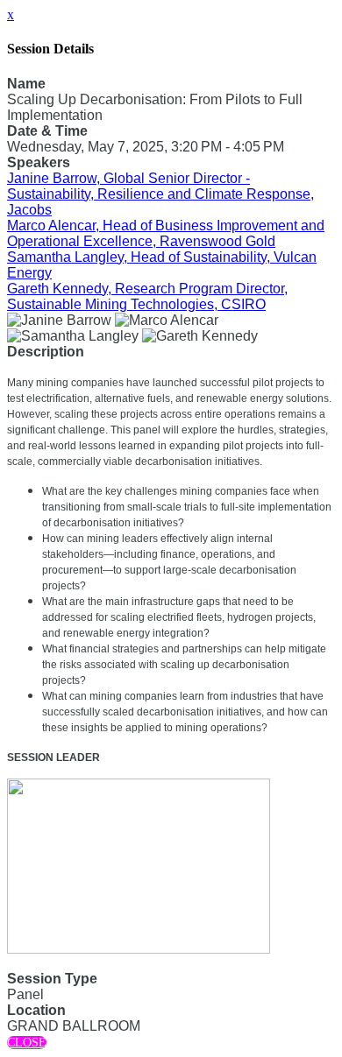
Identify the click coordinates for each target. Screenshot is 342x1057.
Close (26, 1042)
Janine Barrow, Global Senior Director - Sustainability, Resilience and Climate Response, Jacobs (160, 194)
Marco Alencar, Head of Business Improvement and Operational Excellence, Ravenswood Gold (165, 233)
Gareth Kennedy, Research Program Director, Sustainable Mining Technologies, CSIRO (147, 296)
